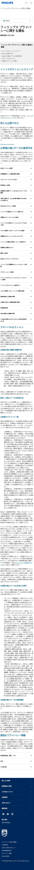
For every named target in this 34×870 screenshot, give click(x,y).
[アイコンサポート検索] (26, 3)
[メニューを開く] (31, 3)
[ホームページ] (7, 3)
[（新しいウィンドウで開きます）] (3, 814)
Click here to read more (7, 144)
